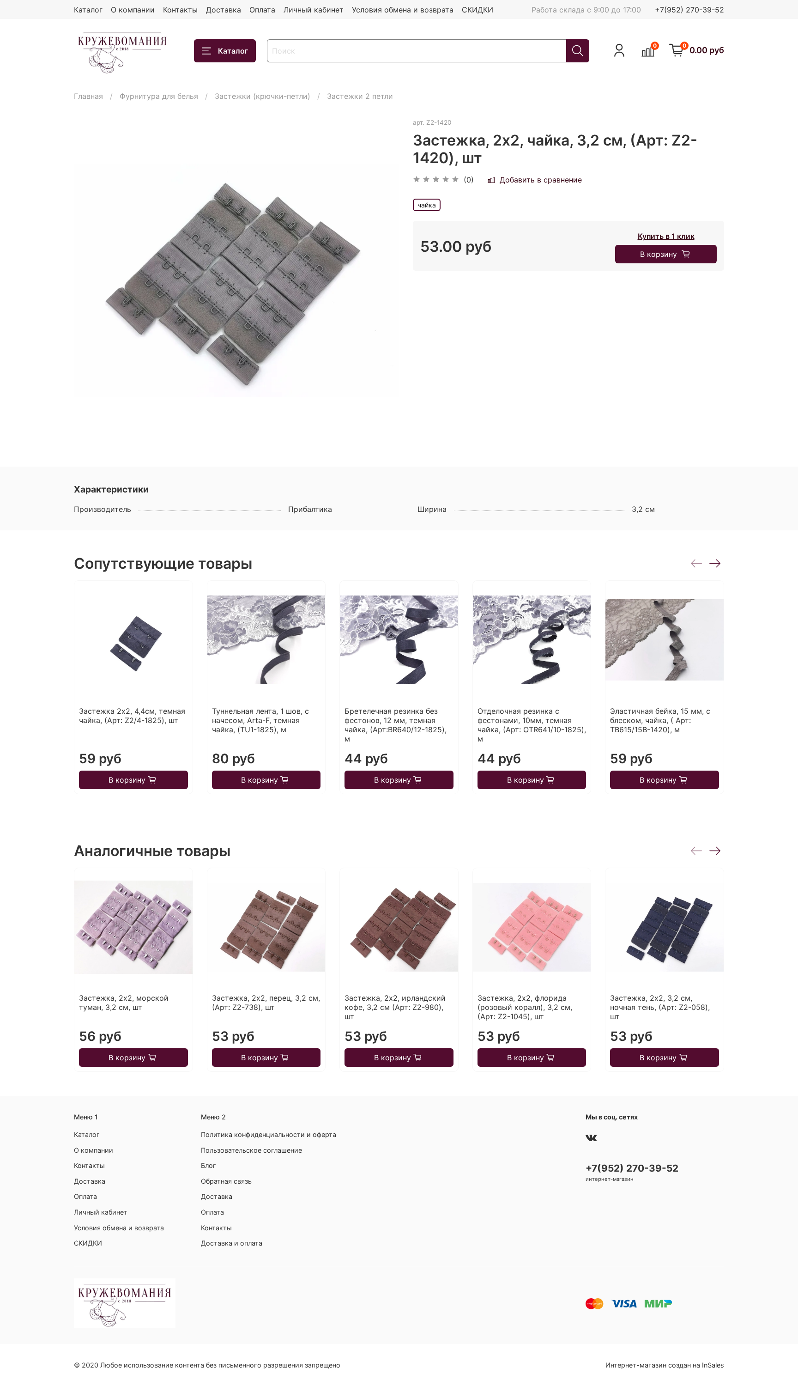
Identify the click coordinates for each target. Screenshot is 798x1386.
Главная (88, 96)
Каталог (88, 9)
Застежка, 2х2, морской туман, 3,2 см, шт (124, 1003)
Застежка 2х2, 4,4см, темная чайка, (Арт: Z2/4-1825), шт (132, 715)
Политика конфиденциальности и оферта (268, 1134)
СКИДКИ (477, 9)
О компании (133, 9)
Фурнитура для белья (159, 96)
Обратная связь (226, 1181)
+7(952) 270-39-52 (689, 9)
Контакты (180, 9)
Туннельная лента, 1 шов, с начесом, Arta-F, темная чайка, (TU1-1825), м (260, 720)
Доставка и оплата (231, 1243)
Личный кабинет (314, 9)
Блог (208, 1165)
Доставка (223, 9)
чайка (426, 205)
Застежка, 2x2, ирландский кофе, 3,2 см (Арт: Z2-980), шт (395, 1007)
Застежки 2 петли (360, 96)
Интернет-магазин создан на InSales (664, 1365)
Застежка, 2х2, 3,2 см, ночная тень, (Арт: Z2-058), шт (660, 1007)
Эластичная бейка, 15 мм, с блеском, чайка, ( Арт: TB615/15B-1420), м (660, 720)
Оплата (262, 9)
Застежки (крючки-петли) (262, 96)
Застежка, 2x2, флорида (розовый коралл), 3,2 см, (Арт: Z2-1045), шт (525, 1007)
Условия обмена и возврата (402, 9)
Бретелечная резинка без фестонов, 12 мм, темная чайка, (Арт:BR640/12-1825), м (396, 724)
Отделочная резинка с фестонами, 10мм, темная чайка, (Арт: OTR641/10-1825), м (532, 724)
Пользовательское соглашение (251, 1150)
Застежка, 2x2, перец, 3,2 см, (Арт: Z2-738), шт (266, 1003)
